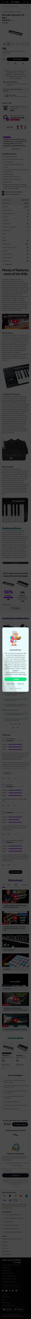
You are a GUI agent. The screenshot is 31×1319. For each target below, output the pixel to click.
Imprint (11, 688)
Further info (20, 684)
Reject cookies (11, 684)
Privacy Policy (18, 688)
